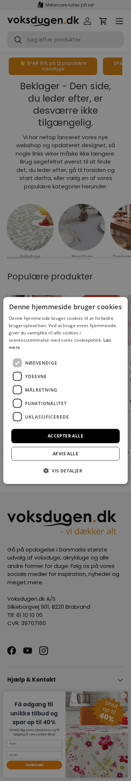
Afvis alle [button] (65, 453)
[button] (65, 470)
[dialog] (65, 390)
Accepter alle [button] (65, 436)
